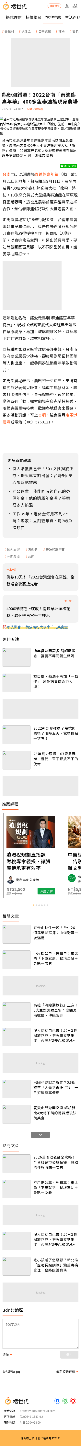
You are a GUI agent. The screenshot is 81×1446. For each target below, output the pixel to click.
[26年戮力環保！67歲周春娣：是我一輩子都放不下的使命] (16, 760)
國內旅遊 (13, 549)
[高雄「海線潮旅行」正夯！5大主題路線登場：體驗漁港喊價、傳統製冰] (16, 1011)
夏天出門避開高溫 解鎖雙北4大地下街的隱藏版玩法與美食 (55, 1112)
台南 (31, 556)
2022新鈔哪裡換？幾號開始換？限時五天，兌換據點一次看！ (55, 733)
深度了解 (56, 891)
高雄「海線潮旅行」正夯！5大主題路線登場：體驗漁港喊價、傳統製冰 (55, 1010)
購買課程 (54, 5)
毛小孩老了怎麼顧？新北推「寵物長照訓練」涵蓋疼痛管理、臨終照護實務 (55, 1264)
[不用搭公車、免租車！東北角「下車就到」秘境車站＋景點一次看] (16, 959)
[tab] (33, 905)
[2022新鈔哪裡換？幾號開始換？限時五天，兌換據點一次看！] (16, 734)
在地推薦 (53, 17)
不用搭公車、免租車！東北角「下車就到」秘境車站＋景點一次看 (55, 958)
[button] (75, 6)
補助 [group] (61, 31)
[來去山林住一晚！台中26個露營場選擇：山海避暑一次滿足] (16, 934)
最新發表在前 (65, 1371)
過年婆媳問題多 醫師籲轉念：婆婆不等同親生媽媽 (54, 653)
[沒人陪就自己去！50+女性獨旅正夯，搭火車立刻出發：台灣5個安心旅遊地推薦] (16, 1037)
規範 (6, 1354)
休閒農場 (13, 556)
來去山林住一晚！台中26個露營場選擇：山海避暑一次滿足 (55, 932)
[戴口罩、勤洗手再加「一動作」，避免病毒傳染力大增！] (16, 683)
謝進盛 (32, 549)
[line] (65, 1401)
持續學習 (33, 17)
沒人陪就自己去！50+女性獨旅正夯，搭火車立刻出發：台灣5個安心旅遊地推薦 (55, 1035)
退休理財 (14, 17)
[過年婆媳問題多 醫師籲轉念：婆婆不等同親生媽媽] (16, 657)
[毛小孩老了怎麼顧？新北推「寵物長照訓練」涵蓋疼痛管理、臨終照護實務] (16, 1266)
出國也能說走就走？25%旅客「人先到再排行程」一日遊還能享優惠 (55, 1087)
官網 (42, 415)
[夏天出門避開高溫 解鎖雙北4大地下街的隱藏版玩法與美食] (16, 1114)
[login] (67, 6)
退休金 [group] (26, 31)
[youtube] (73, 1401)
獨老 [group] (75, 31)
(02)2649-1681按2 (31, 1416)
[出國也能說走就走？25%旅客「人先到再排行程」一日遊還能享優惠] (16, 1089)
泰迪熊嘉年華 (55, 549)
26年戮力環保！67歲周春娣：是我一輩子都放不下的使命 (55, 758)
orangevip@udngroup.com (37, 1411)
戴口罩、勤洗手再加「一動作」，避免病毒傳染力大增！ (55, 681)
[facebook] (57, 1401)
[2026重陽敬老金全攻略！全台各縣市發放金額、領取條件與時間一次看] (16, 1163)
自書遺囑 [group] (44, 31)
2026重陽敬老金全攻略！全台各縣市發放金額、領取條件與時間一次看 (55, 1162)
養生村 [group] (9, 31)
